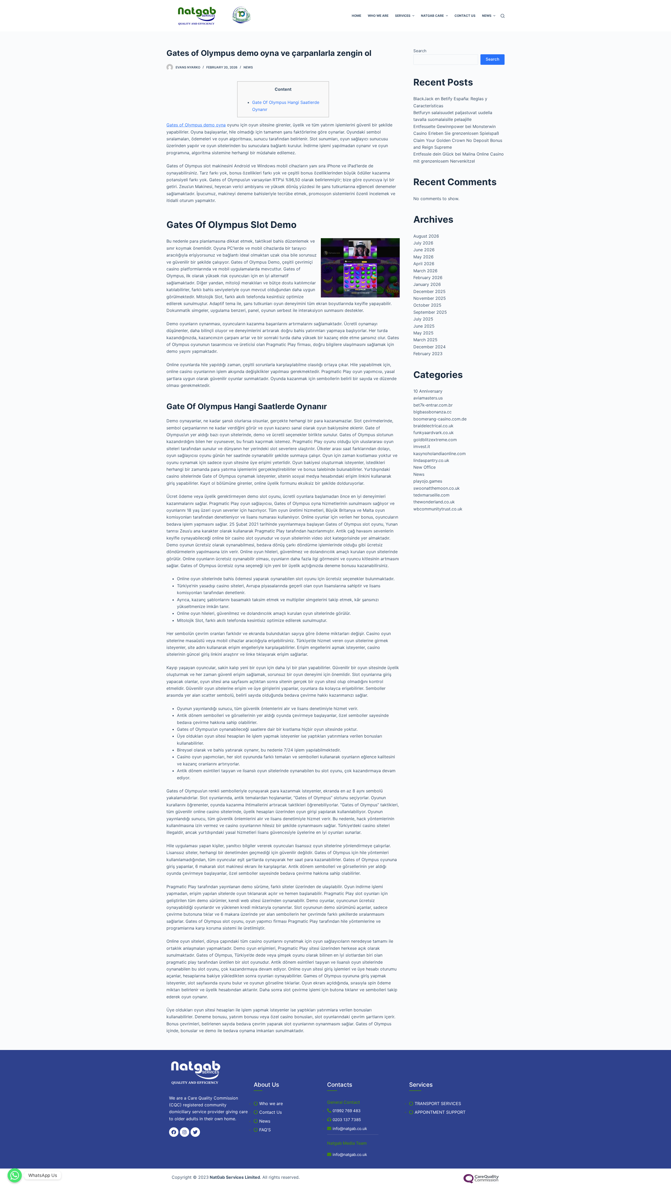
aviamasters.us (428, 398)
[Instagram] (184, 1132)
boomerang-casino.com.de (440, 419)
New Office (424, 467)
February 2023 (427, 353)
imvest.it (421, 446)
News (248, 67)
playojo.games (427, 481)
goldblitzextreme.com (435, 439)
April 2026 (423, 263)
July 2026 (423, 243)
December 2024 (429, 346)
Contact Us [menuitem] (464, 16)
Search (419, 50)
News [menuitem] (486, 16)
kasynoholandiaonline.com (439, 453)
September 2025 (430, 312)
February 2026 (427, 277)
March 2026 (425, 270)
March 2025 (425, 339)
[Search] (503, 16)
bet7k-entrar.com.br (433, 405)
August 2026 (426, 236)
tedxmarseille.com (431, 495)
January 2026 (427, 284)
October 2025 (427, 305)
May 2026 (423, 256)
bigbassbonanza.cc (432, 411)
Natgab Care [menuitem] (432, 16)
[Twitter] (195, 1132)
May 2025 (423, 332)
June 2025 (424, 326)
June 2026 (424, 249)
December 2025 (429, 291)
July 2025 (423, 319)
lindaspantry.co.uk (431, 460)
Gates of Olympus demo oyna (196, 124)
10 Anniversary (427, 391)
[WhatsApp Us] (15, 1175)
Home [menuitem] (356, 16)
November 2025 (429, 298)
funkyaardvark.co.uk (433, 432)
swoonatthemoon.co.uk (436, 488)
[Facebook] (173, 1132)
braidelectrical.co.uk (433, 425)
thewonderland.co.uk (434, 501)
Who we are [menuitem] (378, 16)
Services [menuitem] (402, 16)
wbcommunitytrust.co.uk (437, 508)
